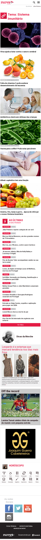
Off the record (10, 391)
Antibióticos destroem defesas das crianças (18, 117)
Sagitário (17, 482)
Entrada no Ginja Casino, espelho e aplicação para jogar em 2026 (19, 304)
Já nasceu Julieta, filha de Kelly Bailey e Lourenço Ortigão (17, 253)
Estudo (3, 80)
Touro (10, 476)
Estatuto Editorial (26, 526)
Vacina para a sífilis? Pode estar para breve (18, 149)
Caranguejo (23, 476)
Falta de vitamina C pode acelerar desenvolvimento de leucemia (14, 84)
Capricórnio (23, 482)
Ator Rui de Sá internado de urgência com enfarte (18, 319)
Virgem (37, 476)
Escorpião (10, 482)
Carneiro (4, 476)
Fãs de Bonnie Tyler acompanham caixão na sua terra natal (20, 261)
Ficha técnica (11, 526)
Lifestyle (5, 274)
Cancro (3, 48)
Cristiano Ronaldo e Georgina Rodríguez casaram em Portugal (17, 296)
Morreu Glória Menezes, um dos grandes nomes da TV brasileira (20, 237)
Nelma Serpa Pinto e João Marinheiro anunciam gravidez (20, 287)
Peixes (37, 482)
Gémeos (17, 476)
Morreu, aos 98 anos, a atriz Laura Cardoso (18, 245)
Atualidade (25, 6)
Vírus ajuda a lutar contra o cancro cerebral (18, 52)
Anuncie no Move (19, 528)
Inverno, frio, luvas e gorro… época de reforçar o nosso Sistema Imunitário (19, 213)
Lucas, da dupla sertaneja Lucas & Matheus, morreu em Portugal (18, 270)
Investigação (5, 177)
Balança (4, 482)
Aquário (30, 482)
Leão (30, 476)
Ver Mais (20, 325)
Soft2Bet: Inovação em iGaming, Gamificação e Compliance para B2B (20, 278)
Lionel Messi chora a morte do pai (15, 312)
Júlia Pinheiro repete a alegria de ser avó (18, 230)
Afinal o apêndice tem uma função (14, 180)
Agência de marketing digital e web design (36, 535)
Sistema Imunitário (6, 208)
